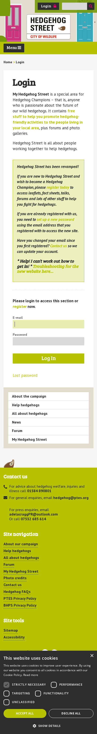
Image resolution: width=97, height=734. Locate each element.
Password (20, 334)
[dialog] (48, 692)
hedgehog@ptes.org (71, 497)
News (16, 422)
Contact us (58, 245)
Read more (30, 675)
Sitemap (11, 630)
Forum (17, 430)
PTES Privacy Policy (20, 598)
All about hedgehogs (30, 413)
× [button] (91, 656)
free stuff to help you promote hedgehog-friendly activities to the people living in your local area (48, 119)
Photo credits (15, 577)
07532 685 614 (33, 518)
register (20, 306)
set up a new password (55, 219)
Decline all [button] (71, 713)
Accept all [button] (25, 713)
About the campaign (29, 396)
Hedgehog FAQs (17, 591)
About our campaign (21, 543)
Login (46, 6)
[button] (48, 726)
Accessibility (14, 637)
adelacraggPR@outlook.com (33, 514)
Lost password (25, 375)
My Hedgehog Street (29, 439)
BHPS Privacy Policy (20, 605)
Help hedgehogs (26, 405)
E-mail (18, 317)
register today (58, 187)
